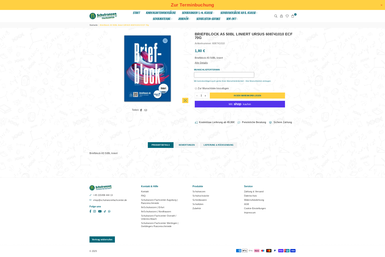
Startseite (93, 25)
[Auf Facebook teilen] (141, 110)
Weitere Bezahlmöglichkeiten (240, 111)
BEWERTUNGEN (187, 145)
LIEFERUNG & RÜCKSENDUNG (218, 145)
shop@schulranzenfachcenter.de (110, 200)
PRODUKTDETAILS (161, 145)
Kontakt (145, 191)
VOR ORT (231, 19)
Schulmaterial (162, 19)
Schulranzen (198, 191)
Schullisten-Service (208, 19)
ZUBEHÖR (183, 19)
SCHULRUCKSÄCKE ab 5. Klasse (238, 13)
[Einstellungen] (281, 16)
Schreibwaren (199, 200)
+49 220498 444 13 (103, 195)
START (136, 13)
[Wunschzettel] (287, 16)
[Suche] (276, 16)
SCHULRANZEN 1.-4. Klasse (197, 13)
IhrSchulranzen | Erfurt (152, 207)
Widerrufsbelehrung (254, 200)
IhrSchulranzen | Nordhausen (156, 211)
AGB (246, 204)
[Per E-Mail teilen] (146, 110)
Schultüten (197, 204)
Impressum (250, 212)
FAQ (143, 195)
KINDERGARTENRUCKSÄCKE (161, 13)
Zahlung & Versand (253, 191)
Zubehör (196, 208)
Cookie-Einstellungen (255, 208)
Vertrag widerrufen (102, 239)
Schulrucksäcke (200, 195)
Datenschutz (250, 195)
